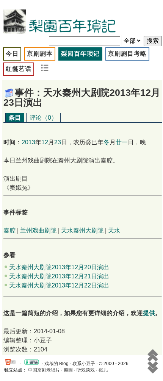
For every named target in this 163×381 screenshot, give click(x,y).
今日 (12, 53)
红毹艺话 (18, 69)
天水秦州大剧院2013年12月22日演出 (59, 285)
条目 (15, 117)
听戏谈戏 (86, 370)
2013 (28, 142)
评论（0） (43, 117)
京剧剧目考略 (127, 53)
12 (44, 142)
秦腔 (9, 230)
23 (57, 142)
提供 (149, 313)
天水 (114, 230)
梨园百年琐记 (80, 53)
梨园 (68, 370)
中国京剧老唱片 (44, 370)
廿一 (122, 142)
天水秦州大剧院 (82, 230)
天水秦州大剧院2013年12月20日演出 (59, 267)
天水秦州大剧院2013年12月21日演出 (59, 276)
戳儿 (103, 370)
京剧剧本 (40, 53)
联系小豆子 (83, 363)
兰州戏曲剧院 (38, 230)
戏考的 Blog (56, 363)
